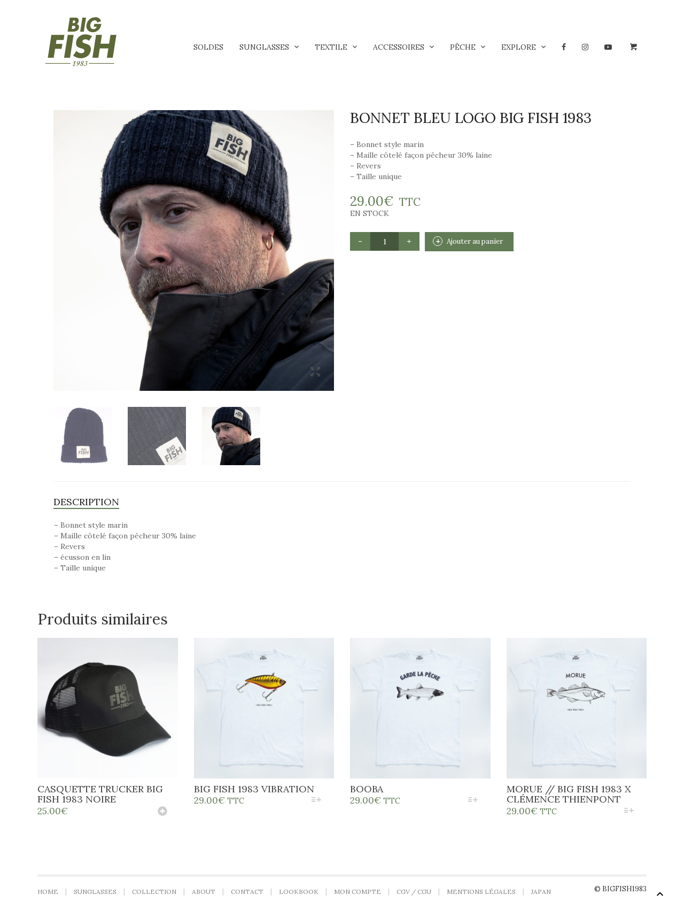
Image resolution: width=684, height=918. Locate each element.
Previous (59, 237)
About (203, 892)
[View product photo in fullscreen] (315, 372)
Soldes (208, 47)
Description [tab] (86, 502)
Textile (331, 47)
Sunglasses (264, 47)
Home (47, 892)
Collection (154, 892)
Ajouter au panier (475, 241)
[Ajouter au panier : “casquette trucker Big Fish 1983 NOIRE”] (162, 812)
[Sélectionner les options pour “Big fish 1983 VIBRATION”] (316, 800)
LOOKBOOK (298, 892)
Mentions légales (481, 892)
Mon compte (357, 892)
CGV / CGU (414, 892)
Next (328, 237)
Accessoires (398, 47)
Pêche (463, 47)
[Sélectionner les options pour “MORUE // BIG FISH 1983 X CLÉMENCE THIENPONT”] (629, 811)
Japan (541, 892)
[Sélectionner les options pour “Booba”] (472, 800)
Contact (247, 892)
